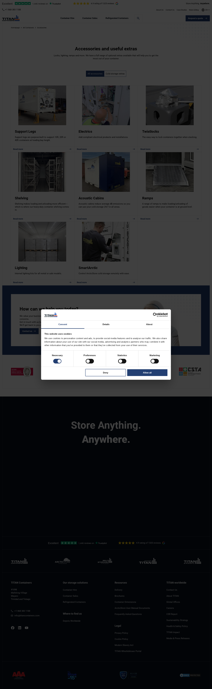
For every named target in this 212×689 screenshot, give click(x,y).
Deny (105, 372)
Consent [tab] (62, 324)
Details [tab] (106, 324)
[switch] (90, 361)
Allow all (147, 372)
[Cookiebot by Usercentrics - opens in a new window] (155, 315)
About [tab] (149, 324)
